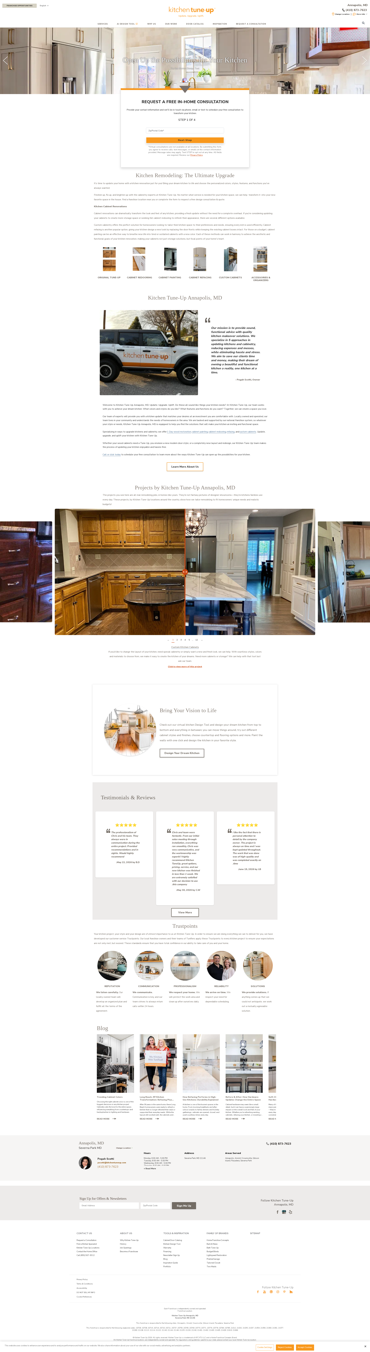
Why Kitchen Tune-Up (129, 1240)
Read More (108, 1119)
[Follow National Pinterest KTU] (284, 1291)
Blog (165, 1259)
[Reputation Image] (112, 965)
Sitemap (255, 1233)
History (123, 1244)
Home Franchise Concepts (218, 1240)
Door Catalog (195, 24)
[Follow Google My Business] (284, 1212)
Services (103, 24)
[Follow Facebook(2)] (277, 1212)
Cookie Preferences (84, 1297)
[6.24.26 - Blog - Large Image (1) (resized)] (244, 1063)
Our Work (171, 24)
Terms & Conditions (85, 1284)
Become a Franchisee (129, 1251)
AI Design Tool (126, 24)
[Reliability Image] (221, 965)
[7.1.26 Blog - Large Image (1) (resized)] (201, 1063)
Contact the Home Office (87, 1251)
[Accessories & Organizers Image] (261, 259)
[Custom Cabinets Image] (230, 259)
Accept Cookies (305, 1347)
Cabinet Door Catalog (172, 1240)
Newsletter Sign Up (171, 1255)
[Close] (365, 1346)
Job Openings (126, 1248)
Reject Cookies (285, 1347)
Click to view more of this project (185, 666)
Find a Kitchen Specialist (87, 1244)
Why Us (151, 24)
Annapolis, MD (357, 5)
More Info (361, 14)
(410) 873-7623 (280, 1144)
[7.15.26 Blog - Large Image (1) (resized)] (158, 1063)
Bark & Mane (212, 1244)
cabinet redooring (217, 431)
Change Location (342, 14)
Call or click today (112, 454)
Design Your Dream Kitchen (181, 753)
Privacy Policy (196, 155)
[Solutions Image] (258, 965)
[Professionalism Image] (185, 965)
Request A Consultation (251, 24)
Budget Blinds (213, 1251)
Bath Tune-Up (213, 1248)
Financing (167, 1251)
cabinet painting (200, 431)
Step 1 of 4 (186, 120)
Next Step (185, 140)
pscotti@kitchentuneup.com (112, 1162)
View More (185, 912)
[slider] (185, 61)
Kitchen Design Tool (172, 1244)
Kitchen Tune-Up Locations (88, 1248)
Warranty (167, 1248)
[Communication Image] (149, 965)
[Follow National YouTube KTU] (264, 1291)
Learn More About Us (185, 466)
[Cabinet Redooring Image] (139, 259)
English (43, 5)
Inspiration (220, 24)
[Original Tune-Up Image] (109, 259)
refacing (231, 431)
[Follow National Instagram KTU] (277, 1291)
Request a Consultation (86, 1240)
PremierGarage (213, 1259)
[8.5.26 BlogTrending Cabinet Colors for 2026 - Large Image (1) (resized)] (115, 1063)
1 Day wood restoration (179, 431)
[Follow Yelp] (290, 1212)
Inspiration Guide (170, 1263)
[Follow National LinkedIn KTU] (271, 1291)
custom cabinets (247, 431)
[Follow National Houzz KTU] (291, 1291)
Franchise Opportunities (19, 5)
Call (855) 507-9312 (86, 1255)
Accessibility (82, 1288)
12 (196, 640)
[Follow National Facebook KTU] (258, 1291)
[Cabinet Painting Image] (170, 259)
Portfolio (167, 1266)
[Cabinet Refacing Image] (200, 259)
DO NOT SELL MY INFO (86, 1292)
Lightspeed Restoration (217, 1255)
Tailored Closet (213, 1263)
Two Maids (211, 1266)
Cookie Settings (264, 1347)
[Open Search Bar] (363, 23)
